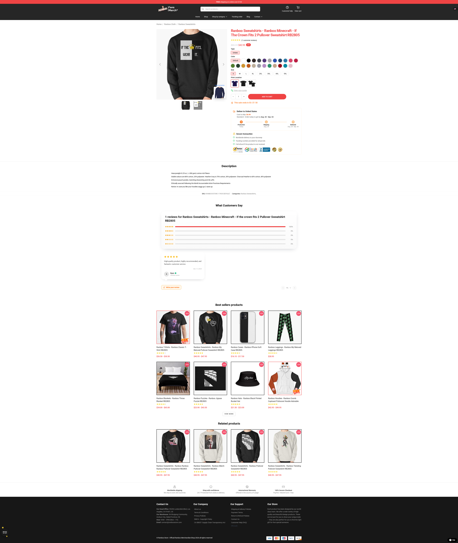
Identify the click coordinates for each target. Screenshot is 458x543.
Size (232, 70)
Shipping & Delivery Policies (241, 509)
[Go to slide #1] (185, 105)
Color (233, 56)
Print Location (236, 77)
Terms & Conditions (201, 512)
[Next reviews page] (294, 288)
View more (229, 414)
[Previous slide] (160, 64)
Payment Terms (237, 512)
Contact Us (235, 519)
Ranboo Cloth (170, 24)
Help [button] (453, 540)
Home (158, 24)
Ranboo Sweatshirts (186, 24)
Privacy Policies (200, 516)
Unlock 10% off (5, 532)
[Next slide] (223, 64)
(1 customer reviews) (249, 40)
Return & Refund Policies (240, 516)
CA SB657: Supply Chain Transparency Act (209, 522)
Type (233, 49)
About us (197, 509)
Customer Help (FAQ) (239, 522)
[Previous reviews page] (283, 288)
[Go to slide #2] (198, 105)
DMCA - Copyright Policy (203, 519)
